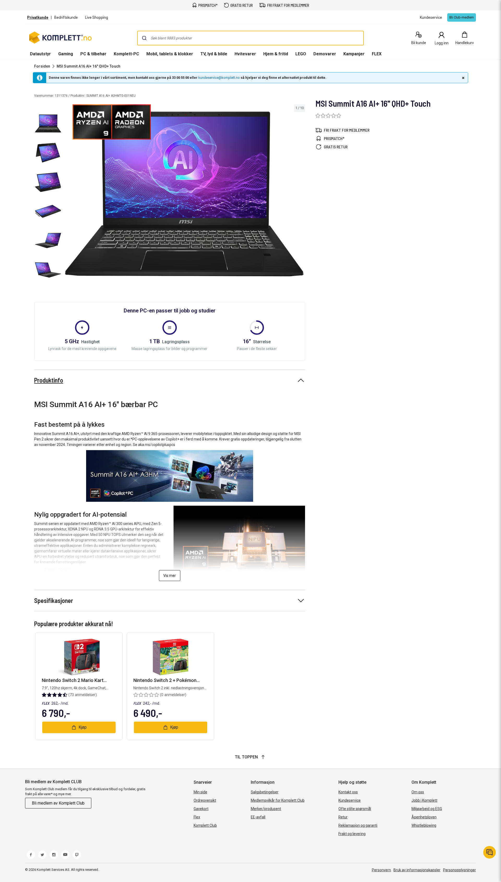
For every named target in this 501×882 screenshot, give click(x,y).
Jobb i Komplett (424, 800)
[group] (184, 194)
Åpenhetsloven (424, 817)
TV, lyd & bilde (213, 53)
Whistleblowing (423, 825)
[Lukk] (462, 78)
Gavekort (201, 809)
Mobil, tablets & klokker (169, 53)
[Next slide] (300, 195)
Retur (343, 817)
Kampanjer (354, 53)
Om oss (417, 792)
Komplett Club (205, 825)
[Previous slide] (68, 195)
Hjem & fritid (275, 53)
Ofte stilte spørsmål (354, 809)
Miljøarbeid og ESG (426, 809)
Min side (200, 792)
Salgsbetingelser (264, 792)
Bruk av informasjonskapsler (416, 870)
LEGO (300, 53)
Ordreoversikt (205, 800)
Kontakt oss (348, 792)
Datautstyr (40, 53)
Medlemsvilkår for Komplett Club (278, 800)
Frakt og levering (352, 834)
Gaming (65, 53)
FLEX (376, 53)
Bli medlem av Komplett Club (58, 803)
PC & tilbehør (93, 53)
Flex (197, 817)
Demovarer (324, 53)
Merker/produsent (266, 809)
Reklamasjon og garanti (357, 825)
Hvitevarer (245, 53)
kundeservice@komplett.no (219, 78)
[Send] (144, 38)
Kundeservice (349, 800)
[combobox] (250, 38)
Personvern (381, 870)
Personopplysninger (459, 870)
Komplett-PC (126, 53)
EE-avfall (258, 817)
